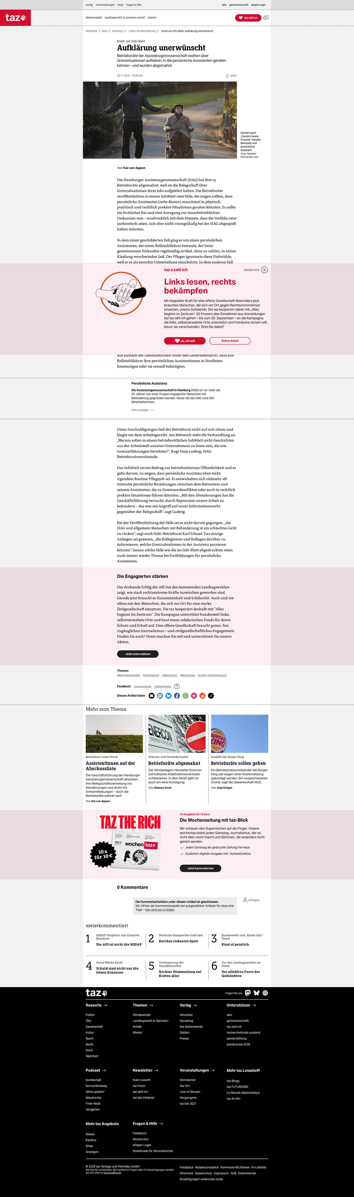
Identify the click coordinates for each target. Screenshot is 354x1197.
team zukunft (141, 1080)
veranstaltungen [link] (105, 4)
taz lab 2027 (188, 1104)
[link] (95, 18)
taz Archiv (233, 1099)
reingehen (93, 1109)
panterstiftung (237, 1038)
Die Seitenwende (191, 1027)
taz (97, 993)
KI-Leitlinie (258, 1167)
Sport (89, 1038)
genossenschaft (238, 1021)
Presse (184, 1038)
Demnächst (187, 1080)
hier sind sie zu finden (159, 910)
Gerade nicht (251, 269)
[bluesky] (257, 994)
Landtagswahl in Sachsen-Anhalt (151, 1024)
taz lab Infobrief (143, 1098)
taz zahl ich (234, 1027)
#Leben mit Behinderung (212, 675)
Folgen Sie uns (233, 993)
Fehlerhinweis (163, 686)
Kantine (91, 1140)
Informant (187, 1173)
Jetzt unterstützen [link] (137, 654)
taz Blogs (233, 1081)
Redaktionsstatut (207, 1167)
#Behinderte (169, 675)
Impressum (222, 1173)
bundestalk (93, 1080)
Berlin (90, 1044)
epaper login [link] (258, 4)
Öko (88, 1021)
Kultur (90, 1033)
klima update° (95, 1092)
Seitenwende (247, 1173)
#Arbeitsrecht (151, 675)
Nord (104, 31)
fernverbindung (96, 1086)
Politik (90, 1015)
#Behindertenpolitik (128, 675)
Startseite (91, 31)
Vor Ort (185, 1086)
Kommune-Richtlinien (236, 1167)
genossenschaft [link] (238, 4)
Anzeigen (92, 1152)
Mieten (137, 1033)
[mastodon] (248, 994)
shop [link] (120, 4)
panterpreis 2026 (238, 1044)
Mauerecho (93, 1098)
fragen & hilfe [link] (134, 4)
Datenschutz (204, 1173)
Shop (89, 1146)
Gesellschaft (94, 1027)
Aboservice (140, 1139)
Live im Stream (190, 1092)
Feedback (139, 1133)
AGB (234, 1173)
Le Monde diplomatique (243, 1093)
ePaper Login (142, 1145)
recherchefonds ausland (243, 1033)
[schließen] (264, 270)
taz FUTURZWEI (237, 1087)
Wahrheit (92, 1056)
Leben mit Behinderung (142, 31)
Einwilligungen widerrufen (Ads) (201, 1179)
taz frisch (139, 1086)
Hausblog (186, 1021)
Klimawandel (141, 1015)
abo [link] (224, 4)
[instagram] (265, 994)
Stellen (184, 1033)
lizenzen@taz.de (112, 1172)
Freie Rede (93, 1104)
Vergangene (188, 1098)
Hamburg (117, 31)
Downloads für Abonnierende (153, 1151)
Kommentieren (143, 686)
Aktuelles (186, 1015)
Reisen (90, 1134)
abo (229, 1015)
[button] (266, 18)
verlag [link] (89, 4)
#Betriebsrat (187, 675)
